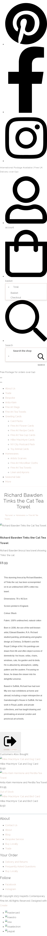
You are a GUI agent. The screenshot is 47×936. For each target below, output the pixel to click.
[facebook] (26, 112)
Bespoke (10, 397)
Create (3, 905)
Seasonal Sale (12, 477)
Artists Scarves (18, 458)
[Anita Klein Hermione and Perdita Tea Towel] (23, 777)
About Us (10, 388)
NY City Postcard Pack (22, 444)
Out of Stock (7, 791)
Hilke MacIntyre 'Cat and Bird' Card (19, 801)
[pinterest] (26, 44)
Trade (8, 393)
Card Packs (16, 421)
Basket (14, 293)
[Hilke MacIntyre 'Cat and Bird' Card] (20, 796)
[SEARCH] (41, 356)
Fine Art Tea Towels (15, 411)
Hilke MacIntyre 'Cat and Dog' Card (19, 763)
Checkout (16, 297)
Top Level (9, 515)
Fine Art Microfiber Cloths (24, 463)
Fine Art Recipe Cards (22, 430)
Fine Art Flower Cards (22, 425)
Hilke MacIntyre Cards (22, 439)
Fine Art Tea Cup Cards (22, 435)
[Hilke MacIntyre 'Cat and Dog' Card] (20, 759)
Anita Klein (10, 402)
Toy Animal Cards (19, 449)
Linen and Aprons (19, 472)
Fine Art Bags (12, 407)
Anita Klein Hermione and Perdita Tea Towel (23, 782)
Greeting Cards (13, 416)
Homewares (12, 453)
